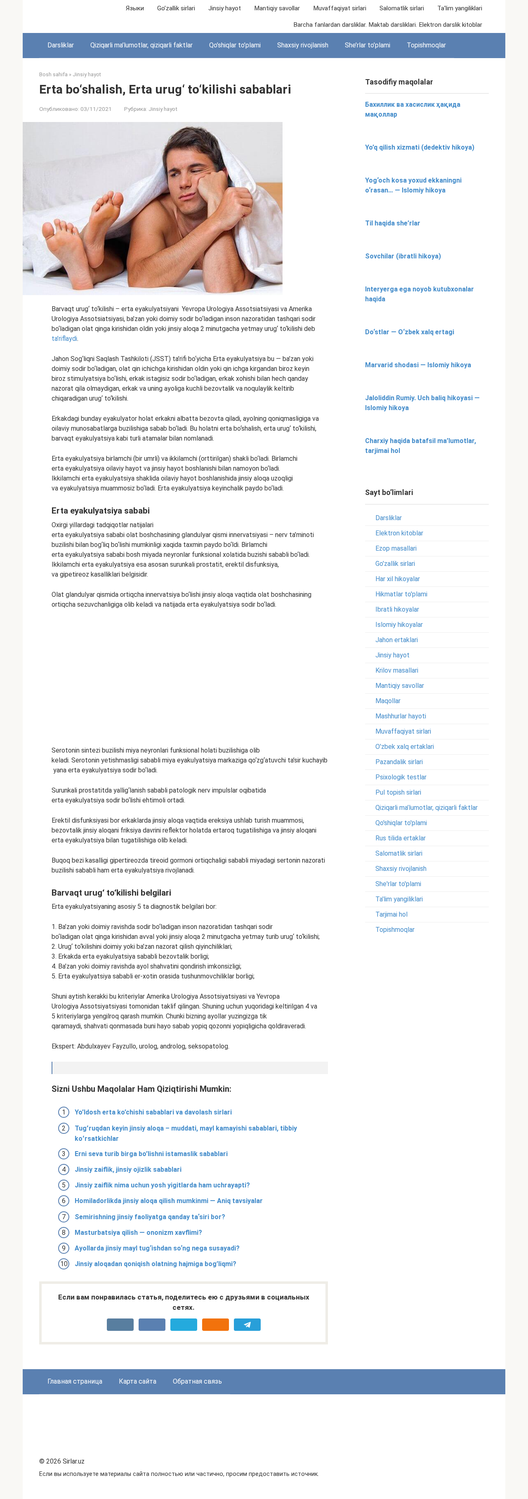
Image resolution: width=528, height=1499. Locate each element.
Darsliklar (60, 45)
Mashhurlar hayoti (400, 716)
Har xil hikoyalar (397, 579)
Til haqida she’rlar (392, 223)
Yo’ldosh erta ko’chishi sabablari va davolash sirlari (153, 1112)
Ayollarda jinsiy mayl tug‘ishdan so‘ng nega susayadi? (157, 1248)
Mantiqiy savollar (277, 8)
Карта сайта (137, 1381)
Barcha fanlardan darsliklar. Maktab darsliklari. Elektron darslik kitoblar (387, 24)
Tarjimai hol (391, 914)
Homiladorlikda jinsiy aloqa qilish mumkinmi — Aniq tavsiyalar (169, 1201)
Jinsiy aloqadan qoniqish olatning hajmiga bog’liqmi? (155, 1264)
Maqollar (388, 701)
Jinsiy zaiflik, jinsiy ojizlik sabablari (128, 1169)
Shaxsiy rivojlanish (302, 45)
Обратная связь (197, 1381)
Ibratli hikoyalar (397, 609)
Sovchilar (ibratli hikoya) (403, 256)
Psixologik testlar (401, 777)
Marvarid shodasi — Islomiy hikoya (418, 365)
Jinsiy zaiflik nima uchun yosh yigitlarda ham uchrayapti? (162, 1185)
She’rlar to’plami (367, 45)
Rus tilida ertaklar (400, 838)
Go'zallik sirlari (395, 564)
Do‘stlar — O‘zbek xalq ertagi (409, 332)
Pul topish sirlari (398, 792)
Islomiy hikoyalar (399, 625)
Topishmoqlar (426, 45)
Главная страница (74, 1381)
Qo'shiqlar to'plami (401, 823)
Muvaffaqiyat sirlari (339, 8)
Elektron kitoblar (399, 533)
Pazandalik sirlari (399, 762)
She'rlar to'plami (398, 884)
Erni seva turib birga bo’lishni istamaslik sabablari (151, 1154)
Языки (135, 8)
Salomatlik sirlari (402, 8)
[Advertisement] (190, 677)
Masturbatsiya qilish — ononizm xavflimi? (138, 1232)
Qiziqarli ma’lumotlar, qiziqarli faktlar (141, 45)
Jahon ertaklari (396, 640)
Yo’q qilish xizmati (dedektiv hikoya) (419, 147)
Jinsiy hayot (224, 8)
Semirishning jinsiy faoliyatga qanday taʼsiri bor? (150, 1217)
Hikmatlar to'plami (401, 594)
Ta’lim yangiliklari (459, 8)
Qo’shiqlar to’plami (235, 45)
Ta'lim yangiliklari (399, 899)
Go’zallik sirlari (176, 8)
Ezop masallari (396, 548)
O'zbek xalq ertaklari (404, 747)
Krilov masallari (396, 670)
